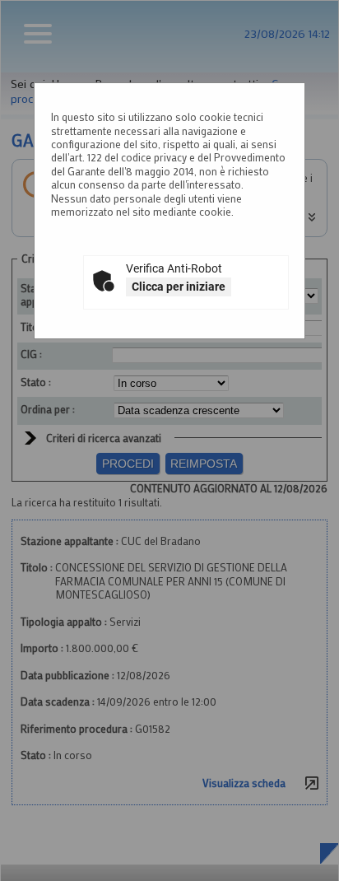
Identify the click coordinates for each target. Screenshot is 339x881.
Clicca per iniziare (178, 286)
